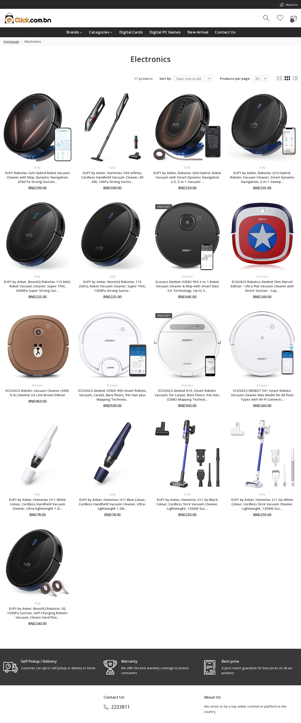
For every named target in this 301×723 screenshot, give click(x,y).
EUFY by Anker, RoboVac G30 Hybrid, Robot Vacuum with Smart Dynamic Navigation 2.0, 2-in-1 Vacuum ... (187, 177)
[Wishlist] (280, 18)
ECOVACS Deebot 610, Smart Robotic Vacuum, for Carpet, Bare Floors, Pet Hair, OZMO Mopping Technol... (187, 394)
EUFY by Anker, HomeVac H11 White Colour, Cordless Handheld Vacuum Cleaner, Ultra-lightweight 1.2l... (37, 504)
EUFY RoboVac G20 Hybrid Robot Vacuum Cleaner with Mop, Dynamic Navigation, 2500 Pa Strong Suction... (37, 177)
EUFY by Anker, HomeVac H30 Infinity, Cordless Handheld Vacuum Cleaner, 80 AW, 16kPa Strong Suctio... (112, 177)
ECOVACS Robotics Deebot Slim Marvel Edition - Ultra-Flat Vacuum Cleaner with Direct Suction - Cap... (262, 286)
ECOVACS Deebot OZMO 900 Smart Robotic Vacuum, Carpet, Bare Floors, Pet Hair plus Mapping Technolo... (112, 394)
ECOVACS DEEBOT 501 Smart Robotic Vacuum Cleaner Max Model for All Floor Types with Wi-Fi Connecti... (262, 394)
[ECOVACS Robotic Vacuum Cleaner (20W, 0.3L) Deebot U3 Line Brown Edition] (37, 345)
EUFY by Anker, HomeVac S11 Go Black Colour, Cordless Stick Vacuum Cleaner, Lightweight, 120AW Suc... (187, 504)
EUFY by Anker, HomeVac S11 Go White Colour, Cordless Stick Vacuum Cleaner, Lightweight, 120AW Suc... (262, 504)
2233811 (120, 707)
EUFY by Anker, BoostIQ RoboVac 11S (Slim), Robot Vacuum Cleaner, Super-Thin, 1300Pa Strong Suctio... (112, 286)
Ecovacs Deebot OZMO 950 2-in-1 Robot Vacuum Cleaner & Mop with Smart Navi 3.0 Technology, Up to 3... (187, 286)
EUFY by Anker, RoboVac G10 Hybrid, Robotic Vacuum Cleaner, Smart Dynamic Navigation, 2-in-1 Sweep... (262, 177)
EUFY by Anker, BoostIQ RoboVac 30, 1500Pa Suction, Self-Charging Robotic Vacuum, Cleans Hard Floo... (37, 612)
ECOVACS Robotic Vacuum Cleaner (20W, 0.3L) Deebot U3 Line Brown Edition (37, 392)
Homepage (11, 41)
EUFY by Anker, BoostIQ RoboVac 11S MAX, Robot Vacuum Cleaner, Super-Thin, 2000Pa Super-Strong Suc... (37, 286)
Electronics (32, 41)
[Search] (266, 18)
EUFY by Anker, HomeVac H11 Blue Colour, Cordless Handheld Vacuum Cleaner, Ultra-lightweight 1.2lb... (112, 504)
